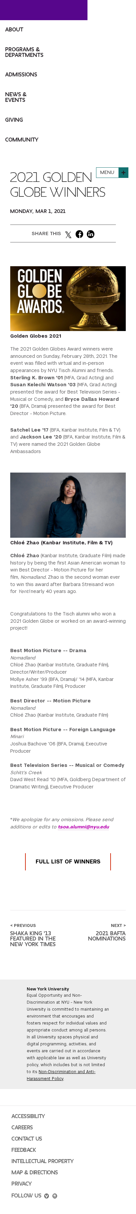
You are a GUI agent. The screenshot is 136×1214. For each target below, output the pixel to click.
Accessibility (28, 1116)
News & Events (16, 97)
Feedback (24, 1150)
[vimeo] (46, 1197)
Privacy (22, 1184)
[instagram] (54, 1197)
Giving (14, 120)
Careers (22, 1127)
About (14, 29)
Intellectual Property (43, 1161)
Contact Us (27, 1139)
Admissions (21, 74)
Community (22, 140)
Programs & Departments (24, 52)
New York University (48, 989)
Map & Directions (35, 1172)
